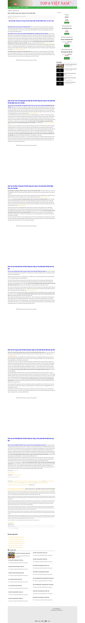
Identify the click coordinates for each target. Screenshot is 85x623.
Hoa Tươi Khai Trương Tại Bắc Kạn (15, 547)
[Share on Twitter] (11, 528)
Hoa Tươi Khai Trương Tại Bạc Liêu (15, 545)
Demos (10, 7)
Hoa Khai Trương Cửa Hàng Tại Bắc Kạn (16, 543)
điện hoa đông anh (22, 205)
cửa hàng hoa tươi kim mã (18, 49)
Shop (14, 7)
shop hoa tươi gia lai (38, 481)
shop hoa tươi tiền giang (16, 482)
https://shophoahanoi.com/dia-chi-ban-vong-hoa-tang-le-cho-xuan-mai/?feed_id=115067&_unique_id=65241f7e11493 (30, 490)
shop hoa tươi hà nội (48, 43)
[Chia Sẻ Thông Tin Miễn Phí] (15, 3)
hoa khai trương (17, 475)
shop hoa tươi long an (23, 484)
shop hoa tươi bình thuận (42, 482)
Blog (22, 7)
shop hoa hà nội (11, 472)
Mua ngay (66, 22)
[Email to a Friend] (13, 528)
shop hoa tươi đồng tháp (28, 481)
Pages (18, 7)
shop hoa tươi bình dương (28, 482)
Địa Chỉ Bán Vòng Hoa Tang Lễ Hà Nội (16, 488)
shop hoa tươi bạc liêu (18, 481)
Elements (26, 7)
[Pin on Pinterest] (15, 528)
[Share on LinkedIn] (17, 528)
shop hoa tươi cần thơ (12, 484)
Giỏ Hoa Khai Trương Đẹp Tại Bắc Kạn (16, 539)
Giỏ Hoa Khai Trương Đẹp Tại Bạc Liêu (16, 537)
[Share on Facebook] (9, 528)
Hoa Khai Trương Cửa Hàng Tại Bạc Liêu (16, 541)
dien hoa (16, 470)
